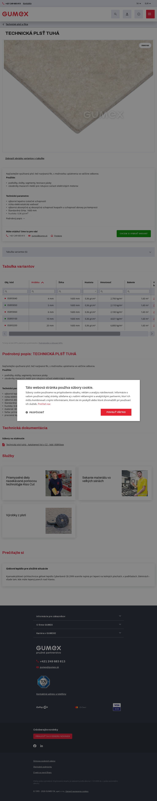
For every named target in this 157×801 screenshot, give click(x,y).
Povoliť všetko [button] (116, 412)
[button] (35, 412)
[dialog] (78, 400)
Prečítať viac (44, 403)
